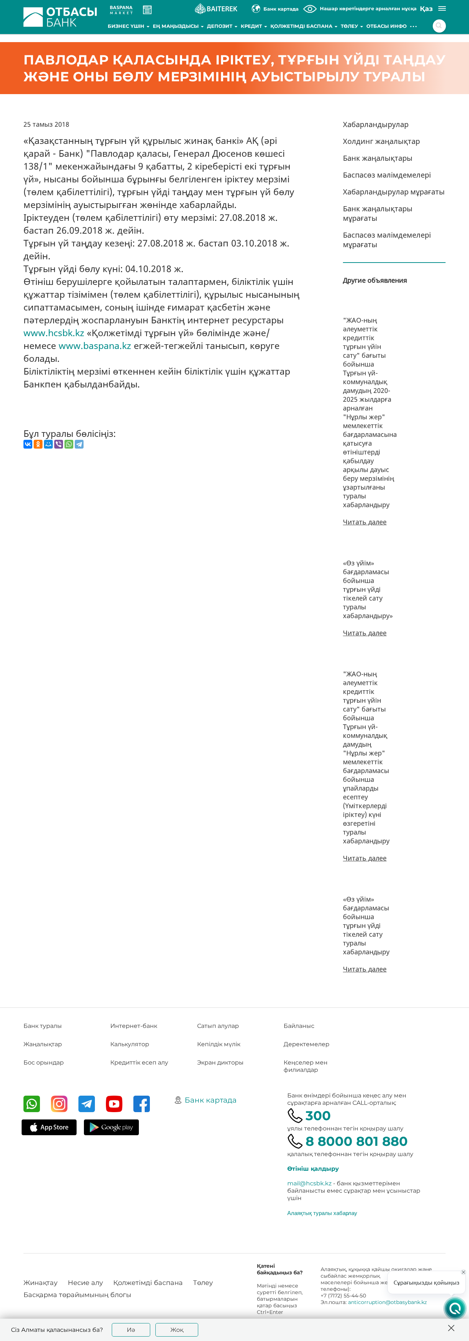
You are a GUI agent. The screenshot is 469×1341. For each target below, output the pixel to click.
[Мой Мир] (48, 444)
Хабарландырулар (376, 124)
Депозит (220, 26)
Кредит (252, 26)
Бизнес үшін (127, 26)
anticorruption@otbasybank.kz (387, 1302)
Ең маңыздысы (176, 26)
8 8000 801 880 (357, 1141)
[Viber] (58, 444)
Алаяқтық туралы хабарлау (322, 1212)
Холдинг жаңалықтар (381, 141)
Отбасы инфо (386, 26)
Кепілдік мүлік (218, 1044)
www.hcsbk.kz (53, 332)
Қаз (426, 9)
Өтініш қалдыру (313, 1168)
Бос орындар (43, 1062)
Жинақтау (40, 1283)
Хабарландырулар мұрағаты (394, 192)
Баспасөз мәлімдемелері (387, 175)
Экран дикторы (220, 1062)
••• (414, 26)
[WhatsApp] (68, 444)
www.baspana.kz (95, 345)
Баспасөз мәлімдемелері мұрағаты (387, 239)
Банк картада (211, 1100)
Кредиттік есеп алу (139, 1062)
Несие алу (85, 1283)
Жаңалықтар (42, 1044)
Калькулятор (129, 1044)
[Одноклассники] (38, 444)
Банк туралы (42, 1025)
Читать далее (365, 521)
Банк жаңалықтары (378, 158)
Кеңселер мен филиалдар (306, 1066)
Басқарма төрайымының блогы (77, 1295)
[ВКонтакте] (27, 444)
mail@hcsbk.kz (309, 1183)
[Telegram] (79, 444)
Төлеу (350, 26)
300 (318, 1115)
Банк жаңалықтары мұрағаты (378, 213)
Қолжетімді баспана (302, 26)
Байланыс (299, 1025)
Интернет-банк (133, 1025)
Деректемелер (306, 1044)
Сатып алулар (218, 1025)
